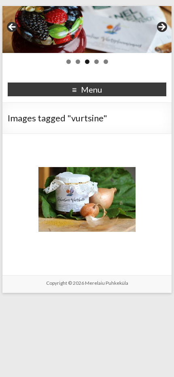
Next (161, 27)
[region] (86, 29)
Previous (12, 27)
